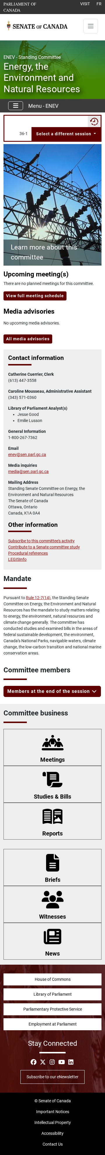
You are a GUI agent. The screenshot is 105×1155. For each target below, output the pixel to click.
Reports (52, 833)
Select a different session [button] (64, 133)
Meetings (52, 759)
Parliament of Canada (26, 7)
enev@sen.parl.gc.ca (27, 454)
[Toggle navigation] (90, 26)
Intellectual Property (52, 1122)
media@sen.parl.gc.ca (28, 471)
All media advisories (28, 338)
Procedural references (28, 553)
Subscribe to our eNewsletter (52, 1076)
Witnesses (52, 916)
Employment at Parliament (53, 1024)
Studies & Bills (52, 796)
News (52, 953)
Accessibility (52, 1133)
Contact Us (53, 1144)
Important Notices (52, 1111)
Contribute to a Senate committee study (44, 547)
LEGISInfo (17, 559)
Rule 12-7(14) (38, 597)
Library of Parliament (53, 994)
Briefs (52, 879)
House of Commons (53, 979)
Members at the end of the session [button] (49, 691)
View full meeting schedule (35, 295)
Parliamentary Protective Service (52, 1009)
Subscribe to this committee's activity (41, 541)
